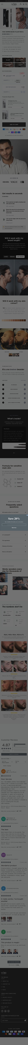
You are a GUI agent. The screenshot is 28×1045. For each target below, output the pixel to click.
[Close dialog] (27, 515)
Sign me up (14, 527)
